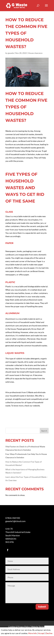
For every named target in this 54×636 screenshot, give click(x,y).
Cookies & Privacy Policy (19, 626)
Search (44, 431)
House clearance (35, 53)
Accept (41, 633)
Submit (42, 606)
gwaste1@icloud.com (15, 521)
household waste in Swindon (21, 395)
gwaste (11, 53)
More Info (32, 633)
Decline (49, 633)
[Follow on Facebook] (7, 550)
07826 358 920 (12, 518)
